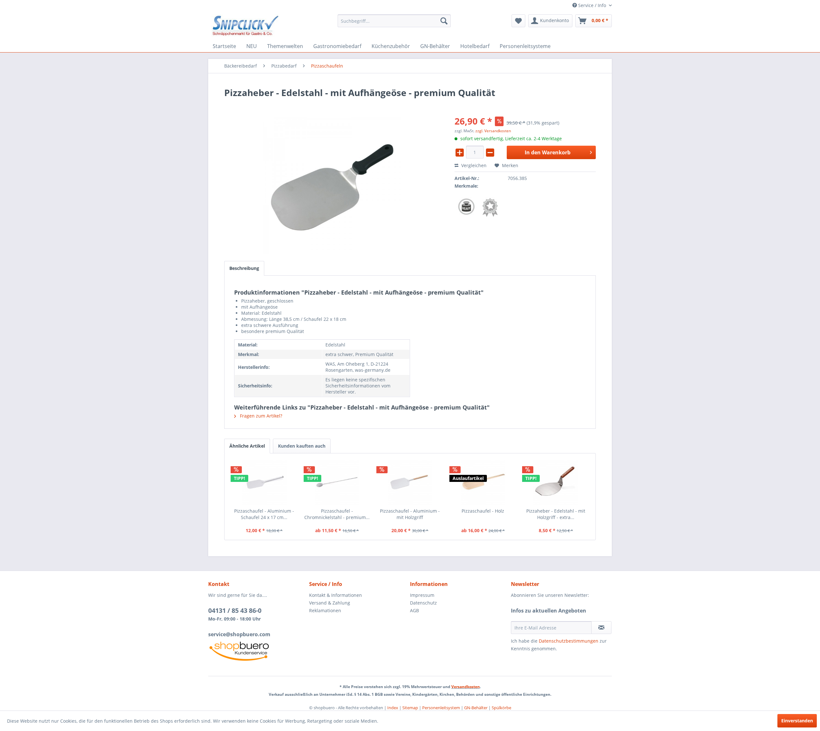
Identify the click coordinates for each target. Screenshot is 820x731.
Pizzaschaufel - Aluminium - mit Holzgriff (410, 514)
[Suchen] (444, 20)
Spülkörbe (501, 708)
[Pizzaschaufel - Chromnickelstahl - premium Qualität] (337, 482)
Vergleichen (473, 165)
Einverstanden (797, 721)
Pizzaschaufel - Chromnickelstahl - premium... (337, 514)
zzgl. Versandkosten (493, 131)
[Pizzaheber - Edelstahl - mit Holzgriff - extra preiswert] (555, 482)
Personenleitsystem (441, 708)
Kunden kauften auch (301, 446)
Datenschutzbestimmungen (568, 641)
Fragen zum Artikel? (260, 416)
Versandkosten (465, 686)
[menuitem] (394, 20)
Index (392, 708)
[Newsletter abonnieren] (601, 627)
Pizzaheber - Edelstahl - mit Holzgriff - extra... (555, 514)
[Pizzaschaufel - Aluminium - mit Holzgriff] (410, 482)
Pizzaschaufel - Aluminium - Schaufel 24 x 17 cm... (264, 514)
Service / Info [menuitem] (592, 5)
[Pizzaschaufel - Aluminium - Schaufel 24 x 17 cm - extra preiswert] (264, 482)
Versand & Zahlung (329, 603)
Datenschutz (423, 603)
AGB (414, 610)
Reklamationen (325, 610)
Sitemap (410, 708)
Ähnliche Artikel (247, 446)
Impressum (422, 595)
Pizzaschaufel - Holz (483, 511)
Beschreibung (244, 268)
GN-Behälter (476, 708)
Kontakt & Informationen (335, 595)
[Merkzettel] (518, 20)
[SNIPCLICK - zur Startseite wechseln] (245, 25)
